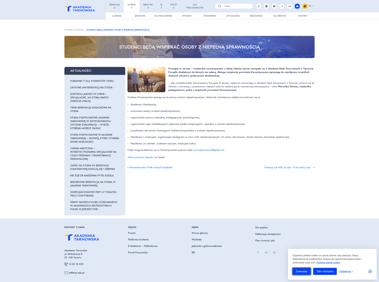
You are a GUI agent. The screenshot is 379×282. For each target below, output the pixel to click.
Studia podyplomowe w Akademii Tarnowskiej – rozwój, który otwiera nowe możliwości (94, 138)
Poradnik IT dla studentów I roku (92, 81)
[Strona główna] (84, 9)
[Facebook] (258, 252)
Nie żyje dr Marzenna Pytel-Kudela (92, 175)
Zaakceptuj (301, 271)
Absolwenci (256, 15)
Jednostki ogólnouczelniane (207, 246)
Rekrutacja (114, 6)
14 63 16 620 (76, 264)
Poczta (173, 6)
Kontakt (302, 15)
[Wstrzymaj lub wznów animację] (266, 6)
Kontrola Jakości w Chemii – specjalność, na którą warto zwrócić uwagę (89, 97)
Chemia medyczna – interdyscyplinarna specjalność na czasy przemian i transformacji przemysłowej (93, 154)
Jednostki (140, 15)
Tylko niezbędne (325, 271)
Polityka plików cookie (328, 262)
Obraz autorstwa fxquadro (140, 157)
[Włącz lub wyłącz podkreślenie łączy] (258, 6)
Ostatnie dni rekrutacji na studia (91, 87)
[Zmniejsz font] (282, 6)
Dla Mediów (279, 15)
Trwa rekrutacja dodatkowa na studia (90, 109)
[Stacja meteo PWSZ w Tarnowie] (297, 6)
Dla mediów (261, 227)
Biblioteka (148, 6)
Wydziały (187, 15)
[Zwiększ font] (289, 6)
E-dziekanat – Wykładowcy (143, 246)
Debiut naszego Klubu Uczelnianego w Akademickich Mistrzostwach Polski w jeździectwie (93, 205)
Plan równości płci (265, 240)
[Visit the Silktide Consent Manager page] (370, 271)
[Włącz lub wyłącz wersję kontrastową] (274, 6)
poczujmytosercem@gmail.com (209, 150)
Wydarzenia (210, 15)
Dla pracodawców (194, 6)
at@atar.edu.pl (76, 272)
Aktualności (233, 15)
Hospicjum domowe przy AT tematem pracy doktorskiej (93, 193)
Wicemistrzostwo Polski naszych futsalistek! (151, 167)
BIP (161, 6)
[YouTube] (266, 252)
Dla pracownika (163, 15)
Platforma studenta (138, 239)
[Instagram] (274, 252)
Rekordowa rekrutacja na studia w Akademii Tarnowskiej (92, 183)
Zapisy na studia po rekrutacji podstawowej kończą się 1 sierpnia (92, 167)
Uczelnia (131, 6)
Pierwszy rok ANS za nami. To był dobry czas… (288, 167)
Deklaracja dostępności (268, 234)
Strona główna (73, 29)
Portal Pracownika (138, 252)
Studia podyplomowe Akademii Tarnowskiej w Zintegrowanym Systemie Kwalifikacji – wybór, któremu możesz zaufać (90, 123)
